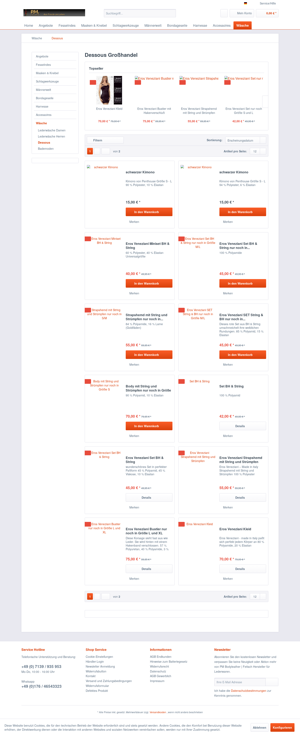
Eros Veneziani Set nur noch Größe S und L (244, 111)
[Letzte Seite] (105, 151)
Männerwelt (43, 90)
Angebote (42, 56)
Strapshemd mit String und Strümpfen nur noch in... (146, 317)
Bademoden (46, 148)
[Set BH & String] (198, 408)
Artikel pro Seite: (235, 151)
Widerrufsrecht (159, 666)
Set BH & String (231, 386)
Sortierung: (214, 140)
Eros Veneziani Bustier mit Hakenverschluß (154, 111)
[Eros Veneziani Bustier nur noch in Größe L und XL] (104, 551)
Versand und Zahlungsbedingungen (109, 681)
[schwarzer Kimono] (104, 194)
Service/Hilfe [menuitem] (268, 3)
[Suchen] (172, 13)
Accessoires (43, 115)
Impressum (157, 681)
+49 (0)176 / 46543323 (41, 686)
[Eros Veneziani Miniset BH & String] (104, 266)
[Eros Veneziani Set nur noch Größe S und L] (243, 90)
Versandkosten (158, 712)
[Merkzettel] (224, 13)
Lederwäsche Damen (52, 130)
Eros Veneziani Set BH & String (145, 460)
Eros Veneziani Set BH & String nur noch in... (238, 246)
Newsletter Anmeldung (100, 666)
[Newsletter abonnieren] (272, 682)
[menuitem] (140, 13)
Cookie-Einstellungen (99, 657)
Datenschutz (158, 671)
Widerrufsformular (97, 686)
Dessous (44, 142)
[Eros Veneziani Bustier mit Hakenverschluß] (154, 90)
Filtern (97, 140)
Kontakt (91, 676)
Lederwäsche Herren (51, 136)
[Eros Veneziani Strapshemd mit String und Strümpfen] (199, 90)
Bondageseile (44, 98)
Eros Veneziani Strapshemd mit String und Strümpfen (199, 111)
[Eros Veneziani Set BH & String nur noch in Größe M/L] (198, 266)
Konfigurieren (282, 727)
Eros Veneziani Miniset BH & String (148, 246)
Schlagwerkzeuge (47, 81)
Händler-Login (95, 661)
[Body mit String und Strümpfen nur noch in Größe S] (104, 408)
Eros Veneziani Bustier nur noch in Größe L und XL (146, 531)
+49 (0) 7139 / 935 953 (41, 666)
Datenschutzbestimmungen (248, 691)
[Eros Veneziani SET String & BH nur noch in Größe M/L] (198, 337)
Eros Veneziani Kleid (109, 109)
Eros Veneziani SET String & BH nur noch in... (241, 317)
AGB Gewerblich (160, 676)
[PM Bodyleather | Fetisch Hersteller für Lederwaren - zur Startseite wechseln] (54, 14)
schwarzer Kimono (140, 172)
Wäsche (41, 123)
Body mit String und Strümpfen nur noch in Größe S (148, 388)
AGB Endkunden (160, 657)
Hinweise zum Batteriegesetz (168, 661)
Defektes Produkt (97, 691)
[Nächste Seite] (97, 151)
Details (240, 426)
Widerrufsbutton (96, 671)
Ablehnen (259, 727)
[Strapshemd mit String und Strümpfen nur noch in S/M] (104, 337)
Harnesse (42, 106)
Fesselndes (43, 65)
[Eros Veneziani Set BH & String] (104, 480)
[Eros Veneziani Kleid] (109, 90)
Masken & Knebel (47, 73)
